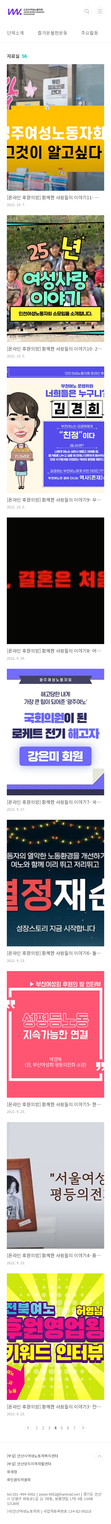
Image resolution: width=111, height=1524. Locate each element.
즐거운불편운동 (52, 32)
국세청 (12, 1471)
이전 (28, 1427)
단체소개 (15, 32)
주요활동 (89, 32)
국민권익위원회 (19, 1479)
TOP (99, 1456)
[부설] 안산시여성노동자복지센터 (32, 1455)
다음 (82, 1427)
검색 (87, 11)
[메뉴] (100, 11)
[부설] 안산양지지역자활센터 (29, 1463)
